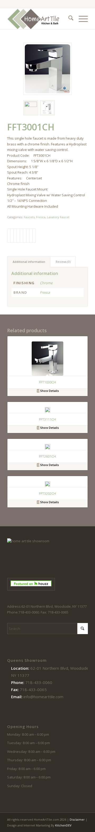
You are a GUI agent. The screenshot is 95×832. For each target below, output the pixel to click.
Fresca (40, 217)
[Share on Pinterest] (18, 236)
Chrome (46, 282)
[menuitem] (68, 18)
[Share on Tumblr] (24, 236)
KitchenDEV (63, 825)
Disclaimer (77, 819)
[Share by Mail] (34, 236)
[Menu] (80, 18)
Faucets (29, 217)
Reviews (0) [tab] (63, 262)
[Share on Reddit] (31, 236)
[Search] (68, 18)
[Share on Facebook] (8, 236)
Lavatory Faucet (58, 217)
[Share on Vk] (27, 236)
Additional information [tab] (29, 262)
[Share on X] (12, 236)
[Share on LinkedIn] (21, 236)
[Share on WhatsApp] (15, 236)
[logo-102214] (39, 18)
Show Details (49, 391)
